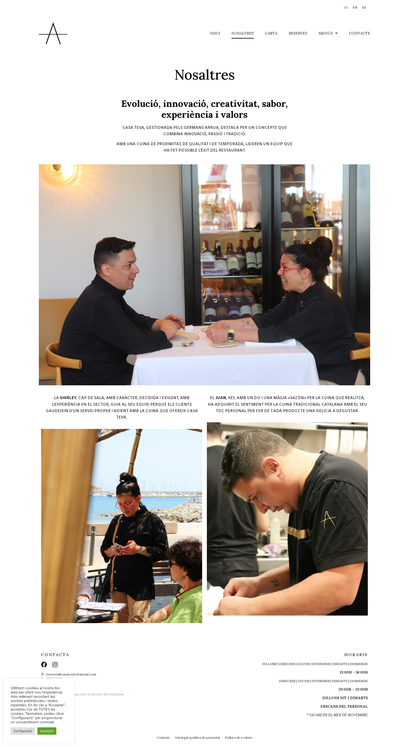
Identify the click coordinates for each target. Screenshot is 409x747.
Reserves (298, 33)
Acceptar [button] (46, 731)
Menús (326, 33)
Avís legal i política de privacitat (197, 738)
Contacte (359, 33)
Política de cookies (238, 738)
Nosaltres (242, 33)
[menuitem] (346, 8)
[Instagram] (55, 664)
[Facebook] (44, 664)
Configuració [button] (22, 731)
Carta (271, 33)
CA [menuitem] (346, 7)
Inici (215, 33)
